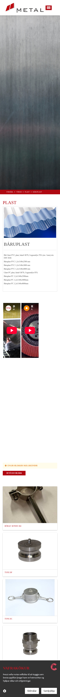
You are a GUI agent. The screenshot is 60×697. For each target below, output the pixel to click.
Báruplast (37, 192)
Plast (27, 192)
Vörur (19, 192)
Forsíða (9, 192)
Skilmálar (32, 690)
